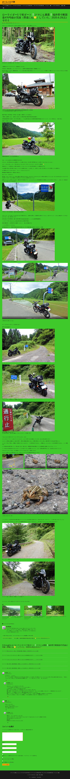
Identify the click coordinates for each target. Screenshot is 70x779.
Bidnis (40, 777)
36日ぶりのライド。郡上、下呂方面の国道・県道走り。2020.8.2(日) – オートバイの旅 (22, 651)
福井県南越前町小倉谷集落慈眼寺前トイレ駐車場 (24, 110)
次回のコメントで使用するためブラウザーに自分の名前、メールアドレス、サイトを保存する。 (19, 755)
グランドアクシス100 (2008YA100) (39, 5)
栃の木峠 (24, 218)
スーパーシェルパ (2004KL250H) (27, 5)
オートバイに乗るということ (7, 5)
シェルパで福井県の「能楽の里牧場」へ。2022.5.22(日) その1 (56, 616)
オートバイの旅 (8, 1)
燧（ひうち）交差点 (14, 221)
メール (4, 746)
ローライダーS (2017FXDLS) (17, 5)
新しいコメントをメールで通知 (8, 758)
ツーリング (47, 5)
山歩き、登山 (63, 5)
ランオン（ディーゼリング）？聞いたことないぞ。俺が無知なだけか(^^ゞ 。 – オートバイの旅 (24, 655)
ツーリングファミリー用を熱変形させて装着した (38, 179)
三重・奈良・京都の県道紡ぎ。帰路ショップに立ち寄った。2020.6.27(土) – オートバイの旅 (23, 663)
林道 (50, 5)
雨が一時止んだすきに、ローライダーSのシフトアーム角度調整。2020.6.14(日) (18, 635)
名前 (3, 742)
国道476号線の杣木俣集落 (18, 211)
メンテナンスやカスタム (56, 5)
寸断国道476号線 (29, 68)
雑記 (3, 7)
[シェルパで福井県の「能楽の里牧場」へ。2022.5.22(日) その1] (56, 611)
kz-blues (4, 22)
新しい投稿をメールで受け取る (8, 762)
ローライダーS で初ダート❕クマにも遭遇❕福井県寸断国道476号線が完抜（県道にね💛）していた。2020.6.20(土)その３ (34, 617)
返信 (6, 680)
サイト (3, 750)
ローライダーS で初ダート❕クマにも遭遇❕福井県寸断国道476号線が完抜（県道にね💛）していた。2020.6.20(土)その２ (12, 617)
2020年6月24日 (9, 22)
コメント (4, 731)
